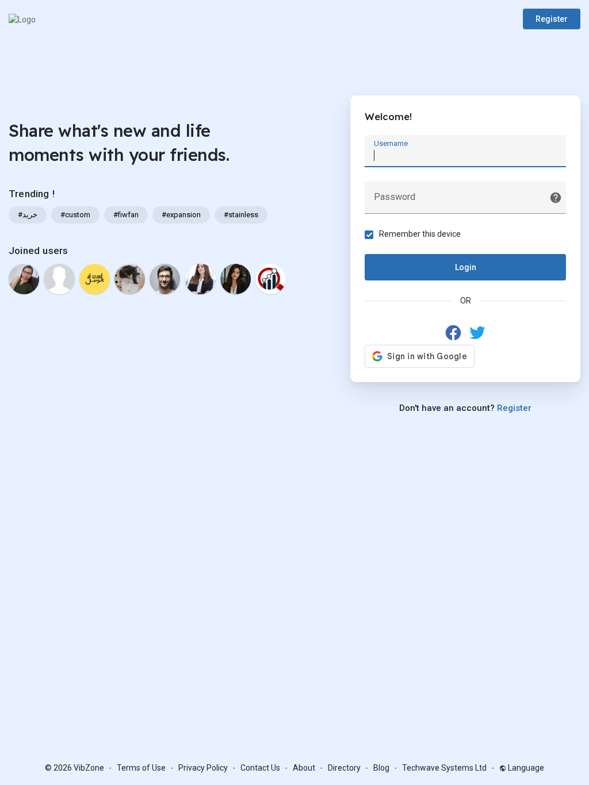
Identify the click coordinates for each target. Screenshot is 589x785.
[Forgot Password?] (555, 197)
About (304, 767)
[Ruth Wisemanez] (59, 279)
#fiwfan (126, 214)
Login (465, 267)
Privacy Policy (203, 767)
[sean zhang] (129, 279)
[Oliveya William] (235, 279)
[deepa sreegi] (24, 279)
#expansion (181, 214)
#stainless (241, 214)
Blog (381, 767)
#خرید (27, 214)
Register (552, 19)
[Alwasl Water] (94, 279)
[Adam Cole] (165, 279)
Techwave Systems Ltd (444, 767)
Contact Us (260, 767)
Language (525, 767)
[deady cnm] (270, 279)
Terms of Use (141, 767)
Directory (344, 767)
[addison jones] (200, 279)
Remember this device (420, 233)
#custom (75, 214)
